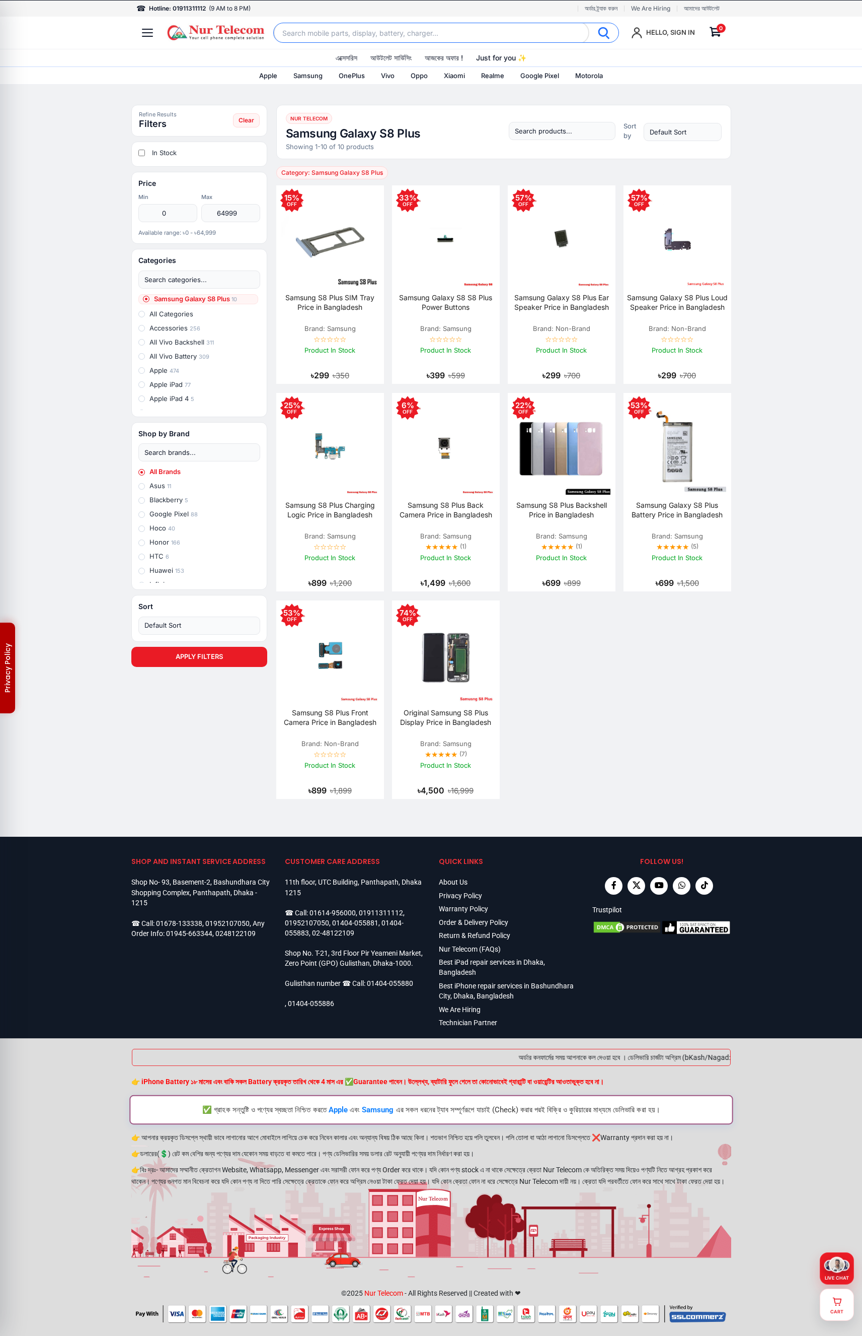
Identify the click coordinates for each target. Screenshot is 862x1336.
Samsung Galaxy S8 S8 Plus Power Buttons (445, 302)
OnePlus (352, 76)
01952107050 (227, 923)
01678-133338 (179, 923)
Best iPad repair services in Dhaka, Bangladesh (492, 967)
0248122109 (235, 933)
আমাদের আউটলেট (702, 9)
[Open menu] (147, 33)
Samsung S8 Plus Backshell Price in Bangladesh (561, 510)
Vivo (388, 76)
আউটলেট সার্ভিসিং (391, 57)
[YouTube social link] (659, 886)
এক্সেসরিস (346, 57)
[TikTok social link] (704, 886)
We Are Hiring (650, 9)
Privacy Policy (460, 896)
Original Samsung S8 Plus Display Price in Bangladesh (445, 717)
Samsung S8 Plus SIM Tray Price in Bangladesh (329, 302)
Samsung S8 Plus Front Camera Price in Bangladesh (330, 717)
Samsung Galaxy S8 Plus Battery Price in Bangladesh (677, 510)
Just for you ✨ (501, 57)
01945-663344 (189, 933)
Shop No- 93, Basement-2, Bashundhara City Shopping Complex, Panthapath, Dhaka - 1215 (200, 892)
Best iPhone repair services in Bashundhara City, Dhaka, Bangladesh (506, 991)
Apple (268, 76)
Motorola (589, 76)
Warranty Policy (463, 909)
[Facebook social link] (613, 886)
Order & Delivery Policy (473, 922)
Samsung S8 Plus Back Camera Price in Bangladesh (446, 510)
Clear (246, 120)
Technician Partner (468, 1023)
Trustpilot (607, 910)
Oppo (419, 76)
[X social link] (636, 886)
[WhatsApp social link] (681, 886)
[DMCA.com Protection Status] (627, 927)
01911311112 (381, 913)
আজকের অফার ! (444, 57)
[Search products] (562, 131)
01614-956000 (332, 913)
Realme (492, 76)
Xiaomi (454, 76)
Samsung (308, 76)
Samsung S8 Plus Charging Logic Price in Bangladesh (330, 510)
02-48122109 (333, 933)
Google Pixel (539, 76)
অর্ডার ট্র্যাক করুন (601, 9)
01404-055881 (355, 923)
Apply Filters (199, 656)
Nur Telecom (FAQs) (470, 949)
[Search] (603, 32)
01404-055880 (390, 983)
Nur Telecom (383, 1293)
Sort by (629, 131)
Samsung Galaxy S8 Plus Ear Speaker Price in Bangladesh (561, 302)
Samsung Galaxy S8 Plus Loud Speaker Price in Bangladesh (677, 302)
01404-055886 (311, 1003)
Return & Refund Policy (474, 935)
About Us (453, 882)
